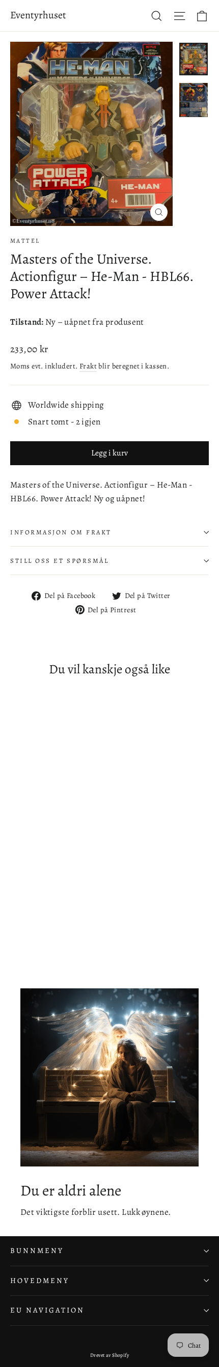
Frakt (88, 366)
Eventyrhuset (38, 15)
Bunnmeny (37, 1250)
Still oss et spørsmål (59, 560)
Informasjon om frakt (61, 532)
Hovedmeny (39, 1280)
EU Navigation (47, 1310)
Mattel (25, 241)
